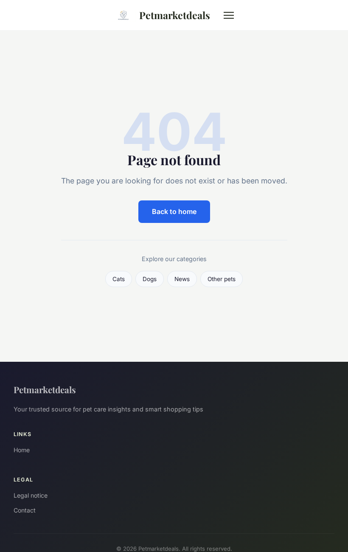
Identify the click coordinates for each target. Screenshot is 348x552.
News (182, 279)
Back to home (174, 211)
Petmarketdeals (174, 15)
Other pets (222, 279)
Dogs (150, 279)
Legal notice (31, 495)
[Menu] (228, 15)
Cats (118, 279)
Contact (25, 510)
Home (22, 449)
